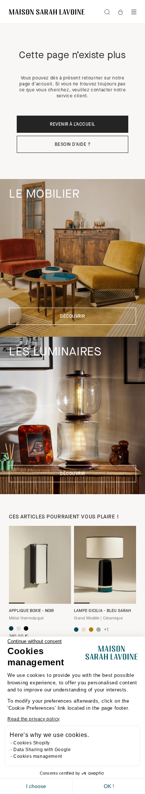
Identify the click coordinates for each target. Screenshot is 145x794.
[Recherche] (107, 12)
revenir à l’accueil (72, 124)
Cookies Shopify (31, 743)
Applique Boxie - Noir (31, 611)
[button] (134, 12)
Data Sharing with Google (42, 749)
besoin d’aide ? (72, 144)
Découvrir (72, 316)
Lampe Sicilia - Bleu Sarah (102, 611)
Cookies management (37, 756)
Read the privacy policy (33, 719)
